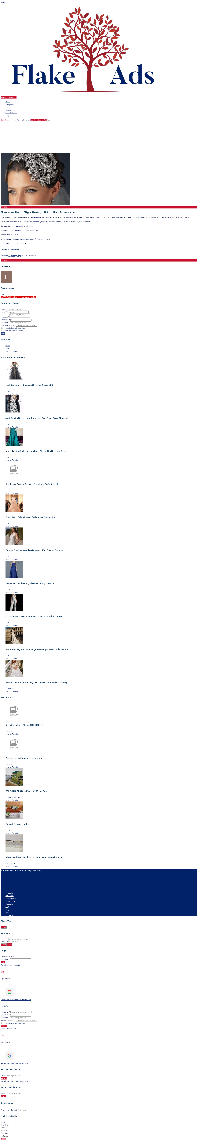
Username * (5, 320)
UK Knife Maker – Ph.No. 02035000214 (24, 725)
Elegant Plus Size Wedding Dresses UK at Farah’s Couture (34, 550)
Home (8, 102)
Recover (4, 1078)
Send (3, 333)
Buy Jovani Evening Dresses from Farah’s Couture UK (32, 484)
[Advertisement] (69, 137)
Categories (10, 105)
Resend (3, 1096)
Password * (5, 322)
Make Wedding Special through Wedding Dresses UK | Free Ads (37, 649)
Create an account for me (13, 331)
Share (8, 346)
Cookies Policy (11, 901)
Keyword (4, 1122)
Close (4, 927)
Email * (3, 309)
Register (11, 256)
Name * (4, 312)
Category (4, 1133)
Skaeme (8, 912)
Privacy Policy (11, 898)
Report (9, 944)
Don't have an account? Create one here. (16, 1000)
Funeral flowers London (17, 824)
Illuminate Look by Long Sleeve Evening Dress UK (30, 583)
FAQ (7, 907)
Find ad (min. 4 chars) (9, 1110)
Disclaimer (9, 904)
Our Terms (10, 896)
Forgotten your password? (11, 965)
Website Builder (11, 113)
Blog (7, 116)
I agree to (15, 328)
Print (7, 348)
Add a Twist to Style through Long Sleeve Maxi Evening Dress (36, 451)
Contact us (10, 915)
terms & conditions (18, 328)
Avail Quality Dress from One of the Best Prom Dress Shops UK (37, 418)
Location (9, 110)
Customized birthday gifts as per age (24, 758)
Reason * (4, 942)
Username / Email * (8, 957)
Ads (7, 107)
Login (19, 256)
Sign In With (5, 979)
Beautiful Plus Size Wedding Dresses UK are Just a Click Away (36, 682)
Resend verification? (8, 1028)
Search (3, 1139)
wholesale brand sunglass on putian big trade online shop (34, 857)
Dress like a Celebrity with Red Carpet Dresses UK (30, 517)
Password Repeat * (8, 325)
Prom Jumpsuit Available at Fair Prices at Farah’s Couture (34, 616)
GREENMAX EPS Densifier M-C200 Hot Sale (26, 791)
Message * (5, 317)
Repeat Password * (8, 1020)
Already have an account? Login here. (15, 1063)
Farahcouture (7, 288)
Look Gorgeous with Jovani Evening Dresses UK (29, 385)
